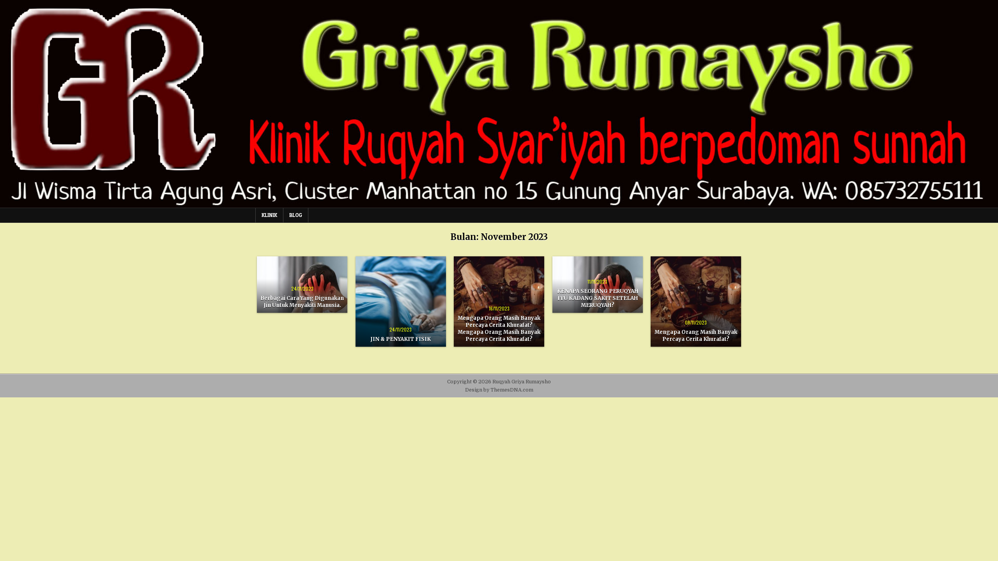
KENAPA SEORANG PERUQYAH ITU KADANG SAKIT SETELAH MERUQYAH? (597, 298)
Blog (295, 215)
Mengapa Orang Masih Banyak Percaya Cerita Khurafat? (696, 335)
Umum (302, 269)
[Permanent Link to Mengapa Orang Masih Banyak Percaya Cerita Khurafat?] (696, 301)
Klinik (269, 215)
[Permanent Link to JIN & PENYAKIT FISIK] (401, 301)
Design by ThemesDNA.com (499, 390)
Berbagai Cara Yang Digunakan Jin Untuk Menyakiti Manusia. (302, 302)
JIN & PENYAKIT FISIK (400, 339)
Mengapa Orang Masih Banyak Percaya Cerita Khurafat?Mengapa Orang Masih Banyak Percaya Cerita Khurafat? (499, 329)
